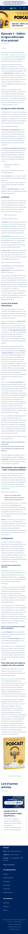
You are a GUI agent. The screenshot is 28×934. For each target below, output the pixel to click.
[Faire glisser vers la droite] (17, 841)
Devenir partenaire (8, 864)
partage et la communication (10, 486)
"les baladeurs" (13, 587)
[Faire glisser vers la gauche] (10, 841)
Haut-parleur (6, 885)
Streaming (6, 902)
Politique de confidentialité (14, 924)
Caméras (5, 874)
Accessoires (6, 888)
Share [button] (4, 48)
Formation (6, 906)
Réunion (5, 910)
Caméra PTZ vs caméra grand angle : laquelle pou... (13, 813)
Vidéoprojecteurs (8, 892)
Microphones (6, 881)
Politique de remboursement (14, 926)
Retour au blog (15, 776)
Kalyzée (8, 919)
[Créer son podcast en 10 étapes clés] (14, 769)
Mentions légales (17, 921)
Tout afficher (4, 790)
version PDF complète (12, 678)
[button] (3, 8)
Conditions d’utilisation (14, 929)
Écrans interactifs (8, 877)
